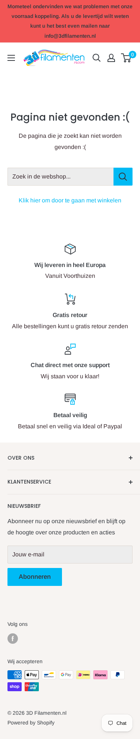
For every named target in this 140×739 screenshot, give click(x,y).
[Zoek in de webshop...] (123, 177)
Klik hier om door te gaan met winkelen (70, 200)
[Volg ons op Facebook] (12, 638)
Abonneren (35, 576)
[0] (126, 57)
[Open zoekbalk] (97, 58)
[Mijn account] (111, 58)
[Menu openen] (11, 58)
